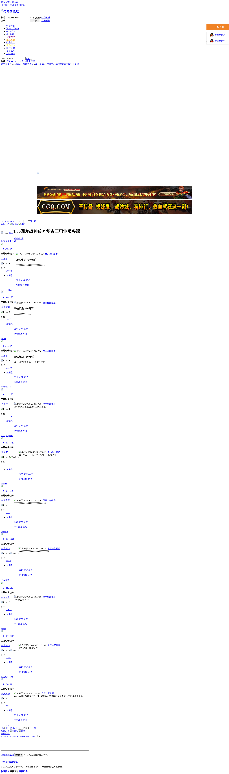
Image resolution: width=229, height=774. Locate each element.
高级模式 (5, 733)
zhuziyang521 (7, 435)
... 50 (16, 221)
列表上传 (10, 42)
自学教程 (10, 37)
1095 (7, 249)
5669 (12, 539)
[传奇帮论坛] (10, 11)
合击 (24, 61)
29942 (9, 271)
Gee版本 (10, 34)
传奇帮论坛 (6, 64)
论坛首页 (12, 28)
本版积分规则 (7, 755)
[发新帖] (14, 224)
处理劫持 (10, 53)
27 (7, 636)
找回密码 (45, 17)
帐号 (3, 17)
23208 (9, 368)
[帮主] (2, 233)
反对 (27, 280)
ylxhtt (3, 338)
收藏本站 (14, 2)
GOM (13, 61)
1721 (12, 443)
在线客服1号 (220, 35)
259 (7, 587)
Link (16, 736)
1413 (7, 346)
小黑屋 (4, 762)
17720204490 (7, 677)
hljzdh (3, 629)
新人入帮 (5, 500)
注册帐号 (45, 20)
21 (7, 491)
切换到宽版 (19, 5)
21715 (9, 416)
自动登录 (36, 17)
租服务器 (10, 40)
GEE (19, 61)
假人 (8, 61)
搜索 (28, 58)
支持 (23, 280)
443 (7, 297)
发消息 (9, 275)
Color (5, 736)
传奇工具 (10, 51)
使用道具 (20, 285)
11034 (9, 609)
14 (7, 684)
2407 (12, 636)
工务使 (4, 259)
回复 (18, 280)
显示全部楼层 (51, 254)
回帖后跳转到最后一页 (37, 755)
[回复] (22, 224)
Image (11, 736)
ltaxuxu (4, 484)
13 (7, 394)
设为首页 (5, 2)
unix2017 (5, 532)
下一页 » (5, 725)
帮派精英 (5, 307)
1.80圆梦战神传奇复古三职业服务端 (62, 64)
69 (11, 684)
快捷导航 (10, 26)
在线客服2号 (220, 41)
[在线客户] (114, 217)
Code (26, 736)
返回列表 (5, 224)
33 (7, 539)
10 (13, 221)
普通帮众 (5, 452)
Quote (21, 736)
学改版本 (10, 48)
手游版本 (10, 45)
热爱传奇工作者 (8, 241)
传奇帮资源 (28, 64)
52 (7, 443)
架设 (33, 61)
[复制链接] (19, 238)
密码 (3, 20)
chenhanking (6, 290)
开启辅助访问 (7, 5)
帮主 (28, 61)
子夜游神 (5, 580)
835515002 (6, 387)
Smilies (32, 736)
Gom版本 (10, 31)
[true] (31, 59)
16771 (9, 319)
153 (11, 491)
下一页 (33, 221)
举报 (27, 285)
